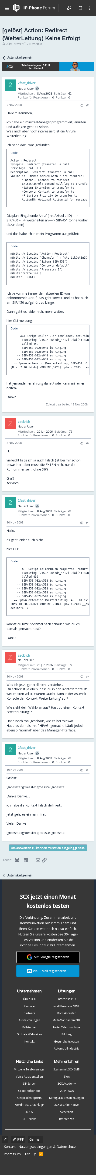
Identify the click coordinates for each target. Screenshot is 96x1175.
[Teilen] (81, 105)
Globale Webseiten (29, 1034)
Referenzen (66, 1119)
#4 (87, 677)
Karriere (29, 1006)
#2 (87, 443)
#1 (87, 105)
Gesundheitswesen (66, 1041)
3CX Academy (67, 1084)
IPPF (20, 1139)
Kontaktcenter (66, 1013)
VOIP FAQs (67, 1091)
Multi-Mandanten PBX (67, 1020)
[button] (7, 8)
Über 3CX (29, 999)
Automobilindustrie (66, 1048)
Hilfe (27, 1154)
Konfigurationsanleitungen (66, 1098)
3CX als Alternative (66, 1105)
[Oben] (35, 1154)
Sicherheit (66, 1112)
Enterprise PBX (66, 999)
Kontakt (29, 1041)
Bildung (67, 1034)
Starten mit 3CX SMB (66, 1069)
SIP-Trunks (29, 1119)
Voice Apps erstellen (29, 1077)
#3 (87, 523)
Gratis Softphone (29, 1091)
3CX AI (29, 1112)
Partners (29, 1013)
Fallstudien (29, 1027)
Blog (67, 1077)
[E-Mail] (35, 860)
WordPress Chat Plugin (29, 1105)
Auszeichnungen (29, 1020)
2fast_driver (13, 44)
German (35, 1139)
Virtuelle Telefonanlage (29, 1069)
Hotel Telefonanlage (66, 1027)
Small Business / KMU (66, 1006)
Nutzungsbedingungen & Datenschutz (47, 1146)
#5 (87, 770)
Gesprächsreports (29, 1098)
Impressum (12, 1154)
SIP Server (29, 1084)
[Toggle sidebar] (90, 8)
